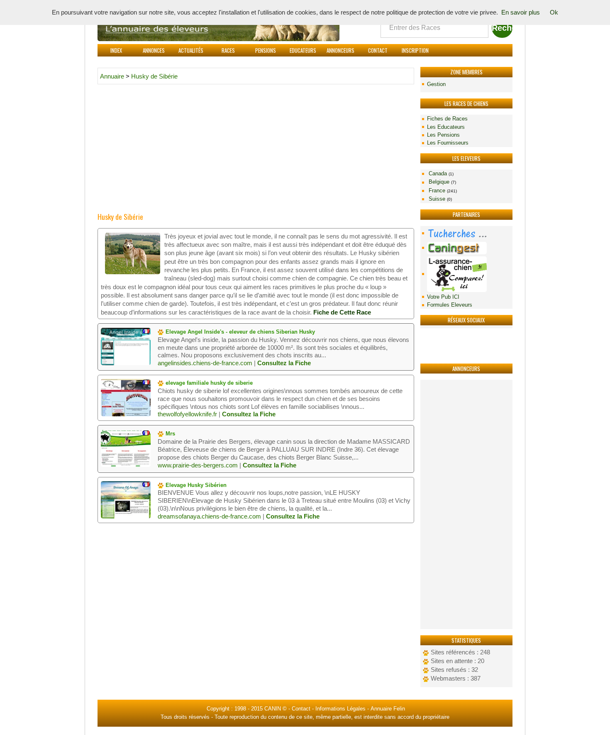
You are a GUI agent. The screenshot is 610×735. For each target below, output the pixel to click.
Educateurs (303, 50)
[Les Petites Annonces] (466, 233)
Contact (378, 50)
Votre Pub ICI (443, 297)
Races (228, 50)
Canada (440, 173)
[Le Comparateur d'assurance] (466, 274)
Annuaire (112, 76)
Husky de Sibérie (154, 76)
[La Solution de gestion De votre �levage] (466, 248)
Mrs (169, 433)
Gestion (436, 84)
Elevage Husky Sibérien (195, 485)
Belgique (441, 182)
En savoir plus (520, 12)
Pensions (265, 50)
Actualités (190, 50)
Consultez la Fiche (284, 363)
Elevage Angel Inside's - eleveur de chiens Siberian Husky (239, 332)
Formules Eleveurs (449, 305)
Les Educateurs (446, 127)
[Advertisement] (466, 504)
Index (116, 50)
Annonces (154, 50)
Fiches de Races (447, 119)
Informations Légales (340, 709)
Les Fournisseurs (447, 143)
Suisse (439, 199)
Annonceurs (340, 50)
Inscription (415, 50)
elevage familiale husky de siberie (208, 383)
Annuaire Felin (388, 709)
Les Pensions (443, 135)
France (442, 190)
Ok (554, 12)
